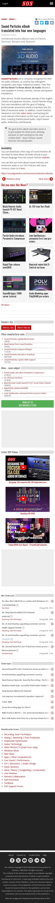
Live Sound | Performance (16, 760)
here (23, 168)
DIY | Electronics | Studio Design (20, 763)
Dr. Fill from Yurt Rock (13, 378)
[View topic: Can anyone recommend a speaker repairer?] (52, 696)
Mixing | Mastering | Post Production (22, 737)
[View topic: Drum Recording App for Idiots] (52, 707)
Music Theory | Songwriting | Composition (24, 770)
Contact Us (21, 855)
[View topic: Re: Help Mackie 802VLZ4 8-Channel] (52, 612)
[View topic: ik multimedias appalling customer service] (52, 674)
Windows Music (7, 653)
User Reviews (10, 773)
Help (45, 855)
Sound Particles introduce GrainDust (19, 354)
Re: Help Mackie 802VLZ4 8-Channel (18, 612)
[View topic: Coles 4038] (52, 702)
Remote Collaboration (14, 776)
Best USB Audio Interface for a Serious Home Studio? (26, 718)
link (14, 202)
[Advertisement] (28, 429)
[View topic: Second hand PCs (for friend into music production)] (52, 669)
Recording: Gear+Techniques (11, 619)
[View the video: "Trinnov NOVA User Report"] (27, 530)
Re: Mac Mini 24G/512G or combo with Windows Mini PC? (26, 601)
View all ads (8, 327)
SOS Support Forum (13, 786)
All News (5, 304)
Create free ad (23, 327)
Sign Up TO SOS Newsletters (27, 403)
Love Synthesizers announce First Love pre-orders (25, 393)
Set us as (46, 19)
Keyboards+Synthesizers (16, 740)
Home (4, 19)
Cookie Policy (34, 855)
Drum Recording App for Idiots (16, 707)
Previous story (13, 178)
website (46, 157)
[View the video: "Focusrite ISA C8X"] (27, 468)
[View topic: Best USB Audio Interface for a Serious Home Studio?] (52, 718)
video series (26, 113)
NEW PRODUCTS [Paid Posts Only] (21, 747)
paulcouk (6, 616)
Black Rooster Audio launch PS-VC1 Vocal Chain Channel (27, 383)
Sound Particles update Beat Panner (19, 339)
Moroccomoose (9, 650)
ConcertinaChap (9, 605)
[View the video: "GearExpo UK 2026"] (27, 499)
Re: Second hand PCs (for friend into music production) (26, 646)
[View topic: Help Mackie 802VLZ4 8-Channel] (52, 691)
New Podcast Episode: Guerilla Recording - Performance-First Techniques (26, 680)
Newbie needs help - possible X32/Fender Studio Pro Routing (26, 685)
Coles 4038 (7, 702)
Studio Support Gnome (11, 627)
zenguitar (6, 639)
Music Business (11, 766)
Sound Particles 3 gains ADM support (20, 359)
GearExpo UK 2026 (27, 513)
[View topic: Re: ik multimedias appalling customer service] (52, 624)
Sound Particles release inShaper (18, 349)
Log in (5, 3)
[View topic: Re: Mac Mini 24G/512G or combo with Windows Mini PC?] (52, 601)
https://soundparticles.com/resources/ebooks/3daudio (27, 173)
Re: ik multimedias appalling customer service (24, 624)
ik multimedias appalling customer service (22, 674)
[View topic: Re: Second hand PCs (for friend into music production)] (52, 646)
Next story (44, 178)
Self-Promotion (11, 779)
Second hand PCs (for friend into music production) (26, 669)
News (12, 19)
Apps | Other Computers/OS (17, 757)
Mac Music (5, 608)
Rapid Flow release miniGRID (16, 388)
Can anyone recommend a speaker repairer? (23, 696)
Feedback (8, 783)
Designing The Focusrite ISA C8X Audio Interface (27, 482)
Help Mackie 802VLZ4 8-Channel (16, 691)
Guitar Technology (13, 744)
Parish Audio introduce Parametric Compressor (24, 372)
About (11, 855)
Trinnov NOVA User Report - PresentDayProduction (27, 544)
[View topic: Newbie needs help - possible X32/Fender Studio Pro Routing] (52, 685)
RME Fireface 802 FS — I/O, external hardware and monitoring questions (26, 713)
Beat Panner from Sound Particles (18, 344)
